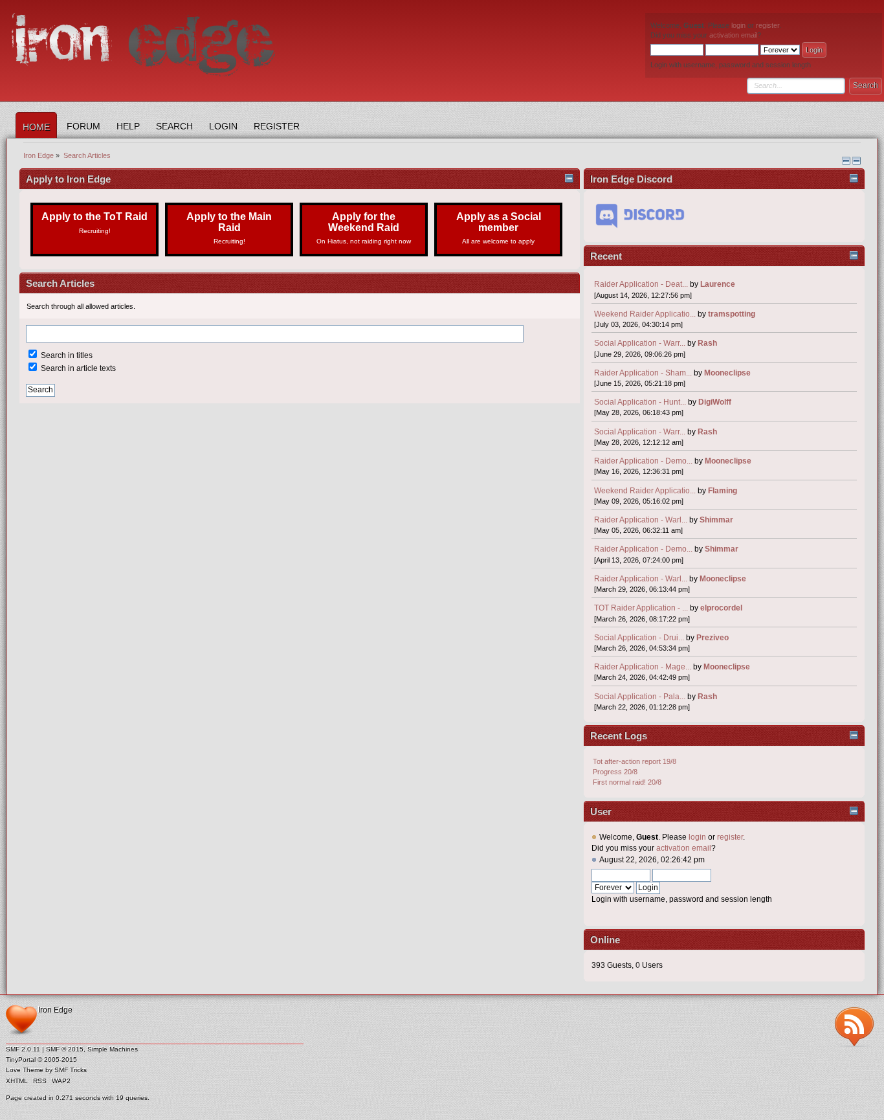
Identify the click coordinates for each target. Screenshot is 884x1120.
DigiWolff (714, 402)
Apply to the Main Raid (229, 227)
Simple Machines (112, 1049)
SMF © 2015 (64, 1049)
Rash (707, 343)
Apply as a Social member (498, 227)
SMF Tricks (70, 1069)
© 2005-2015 (57, 1059)
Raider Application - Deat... (641, 284)
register (767, 25)
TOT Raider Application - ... (641, 607)
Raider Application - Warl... (640, 519)
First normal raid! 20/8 (627, 782)
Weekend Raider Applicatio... (645, 314)
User (601, 811)
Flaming (722, 490)
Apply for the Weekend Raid (363, 227)
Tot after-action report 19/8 (634, 761)
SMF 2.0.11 (23, 1049)
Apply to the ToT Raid (94, 222)
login (738, 25)
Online (605, 939)
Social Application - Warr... (639, 343)
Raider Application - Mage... (642, 666)
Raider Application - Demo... (643, 460)
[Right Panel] (847, 162)
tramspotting (731, 314)
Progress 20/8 (615, 772)
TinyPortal (21, 1059)
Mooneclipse (727, 372)
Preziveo (712, 637)
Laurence (717, 284)
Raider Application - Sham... (643, 372)
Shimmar (716, 519)
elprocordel (721, 607)
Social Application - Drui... (639, 637)
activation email (733, 35)
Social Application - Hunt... (640, 402)
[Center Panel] (856, 162)
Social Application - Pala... (639, 696)
